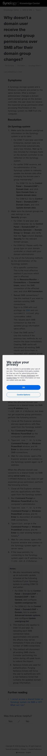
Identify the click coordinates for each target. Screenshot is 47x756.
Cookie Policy (12, 378)
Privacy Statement (28, 376)
